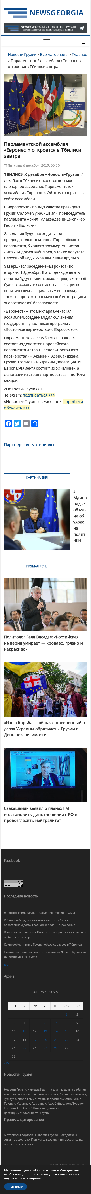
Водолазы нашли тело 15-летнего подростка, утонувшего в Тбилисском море (45, 934)
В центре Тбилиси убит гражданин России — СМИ (39, 912)
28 (56, 1048)
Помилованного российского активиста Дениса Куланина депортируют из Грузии (45, 954)
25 (24, 1048)
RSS (6, 965)
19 (34, 1039)
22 (66, 1039)
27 (45, 1048)
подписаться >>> (39, 395)
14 (56, 1031)
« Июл (8, 1063)
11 (24, 1031)
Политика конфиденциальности (66, 1163)
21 (56, 1039)
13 (45, 1031)
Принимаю (16, 1186)
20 (45, 1039)
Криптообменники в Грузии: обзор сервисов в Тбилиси (43, 944)
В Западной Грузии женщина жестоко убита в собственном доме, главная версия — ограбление (39, 922)
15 (66, 1031)
